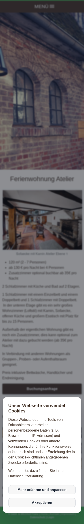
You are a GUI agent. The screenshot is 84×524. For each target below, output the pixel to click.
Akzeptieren (42, 502)
